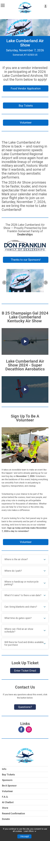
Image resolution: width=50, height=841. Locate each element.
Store (5, 808)
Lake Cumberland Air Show (25, 42)
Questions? (25, 707)
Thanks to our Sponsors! (26, 259)
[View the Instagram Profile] (29, 729)
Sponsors (7, 780)
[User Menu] (45, 6)
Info (4, 769)
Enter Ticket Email (25, 670)
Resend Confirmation (13, 813)
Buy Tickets (26, 105)
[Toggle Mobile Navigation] (2, 5)
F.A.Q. (5, 796)
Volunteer (26, 122)
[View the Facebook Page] (21, 729)
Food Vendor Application (26, 88)
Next (47, 282)
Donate (6, 819)
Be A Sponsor (9, 785)
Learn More (29, 831)
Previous (5, 282)
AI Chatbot (8, 802)
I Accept (24, 836)
